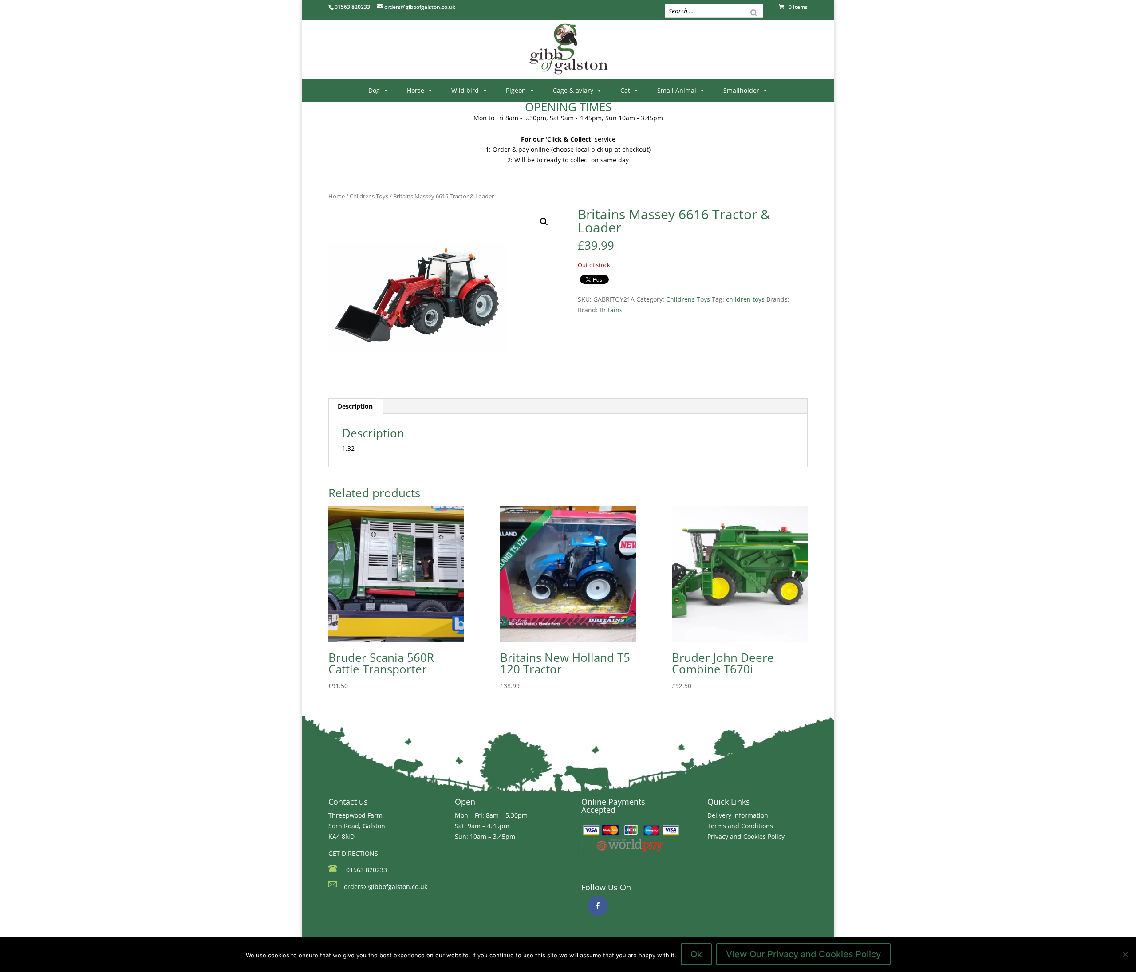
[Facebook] (598, 906)
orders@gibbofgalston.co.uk (385, 886)
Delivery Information (737, 815)
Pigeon (516, 90)
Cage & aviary (573, 90)
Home (336, 196)
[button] (544, 222)
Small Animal (676, 90)
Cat (625, 90)
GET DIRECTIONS (353, 853)
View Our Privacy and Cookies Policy (803, 954)
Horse (415, 90)
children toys (745, 299)
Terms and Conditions (740, 826)
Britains (611, 310)
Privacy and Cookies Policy (746, 836)
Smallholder (741, 90)
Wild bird (465, 90)
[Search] (754, 12)
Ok (696, 954)
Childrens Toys (369, 196)
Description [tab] (355, 406)
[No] (1124, 954)
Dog (374, 90)
